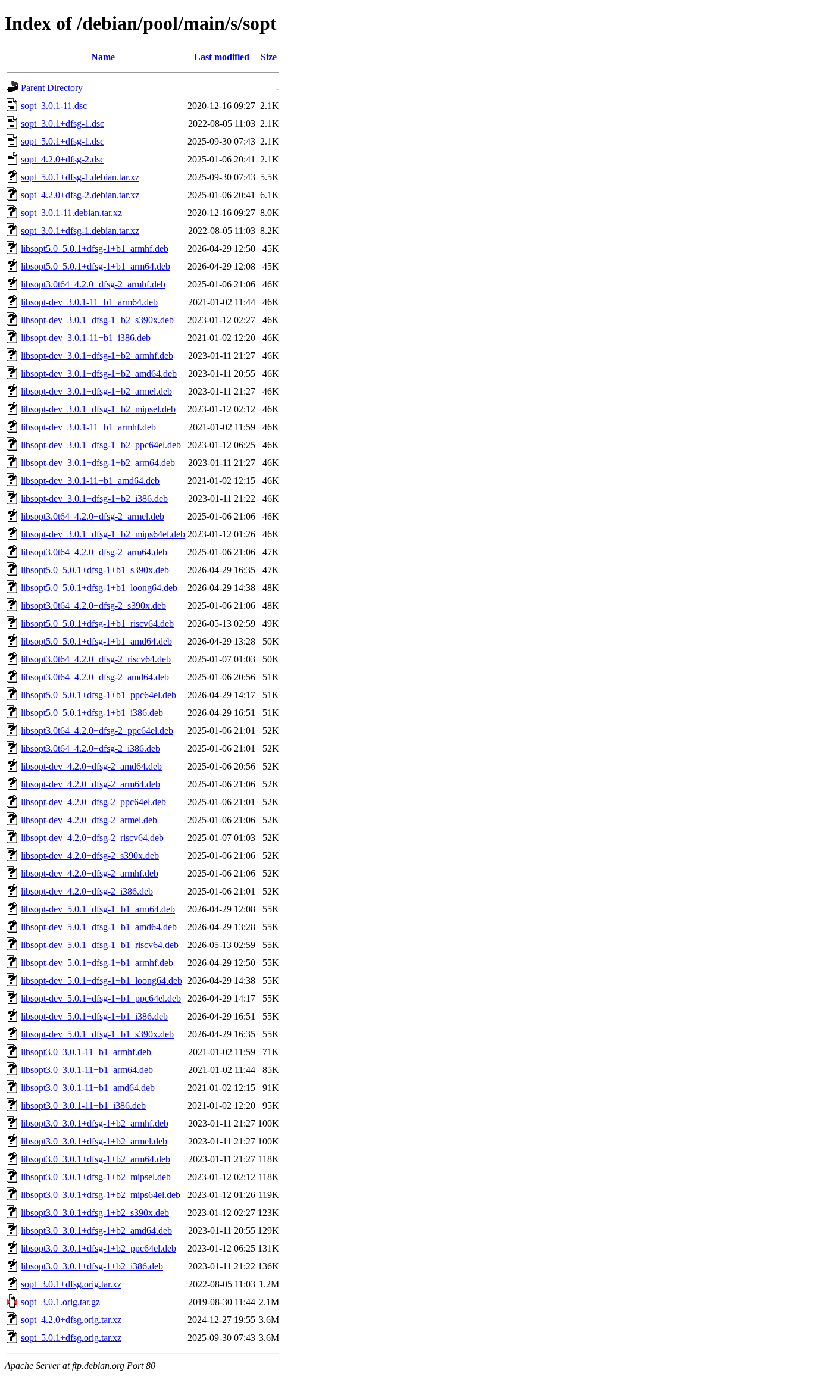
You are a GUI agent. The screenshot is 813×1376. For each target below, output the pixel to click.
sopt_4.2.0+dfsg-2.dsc (62, 159)
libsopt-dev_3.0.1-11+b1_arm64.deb (89, 302)
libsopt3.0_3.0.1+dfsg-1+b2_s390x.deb (95, 1213)
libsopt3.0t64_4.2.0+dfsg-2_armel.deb (92, 516)
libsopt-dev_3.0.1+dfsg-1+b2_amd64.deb (99, 373)
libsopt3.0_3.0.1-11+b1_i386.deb (83, 1105)
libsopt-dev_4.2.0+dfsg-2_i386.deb (87, 891)
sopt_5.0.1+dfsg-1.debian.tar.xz (80, 177)
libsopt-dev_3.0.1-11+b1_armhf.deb (88, 427)
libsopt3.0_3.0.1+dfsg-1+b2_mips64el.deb (100, 1195)
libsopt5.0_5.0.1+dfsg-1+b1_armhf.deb (94, 248)
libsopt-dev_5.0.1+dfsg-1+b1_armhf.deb (97, 963)
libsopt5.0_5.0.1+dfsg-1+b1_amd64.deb (96, 641)
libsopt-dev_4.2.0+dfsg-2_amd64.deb (91, 766)
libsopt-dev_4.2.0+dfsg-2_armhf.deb (89, 873)
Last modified (221, 57)
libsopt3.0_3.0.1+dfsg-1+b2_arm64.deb (95, 1159)
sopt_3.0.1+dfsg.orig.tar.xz (71, 1284)
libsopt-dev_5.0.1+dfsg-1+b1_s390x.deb (97, 1034)
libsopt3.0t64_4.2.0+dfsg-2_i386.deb (90, 748)
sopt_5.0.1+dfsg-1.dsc (62, 141)
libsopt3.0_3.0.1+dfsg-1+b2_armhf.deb (94, 1123)
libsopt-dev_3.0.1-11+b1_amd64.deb (90, 481)
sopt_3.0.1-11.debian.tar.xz (71, 213)
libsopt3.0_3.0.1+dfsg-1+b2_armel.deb (94, 1141)
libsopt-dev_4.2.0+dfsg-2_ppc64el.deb (93, 802)
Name (103, 57)
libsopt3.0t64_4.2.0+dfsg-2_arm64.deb (94, 552)
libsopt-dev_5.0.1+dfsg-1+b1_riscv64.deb (100, 945)
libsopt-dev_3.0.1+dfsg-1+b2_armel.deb (96, 391)
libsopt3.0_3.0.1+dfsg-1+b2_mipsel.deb (96, 1177)
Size (269, 57)
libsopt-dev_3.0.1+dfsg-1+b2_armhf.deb (97, 356)
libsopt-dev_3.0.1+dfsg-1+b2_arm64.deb (98, 463)
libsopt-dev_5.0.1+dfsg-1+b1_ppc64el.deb (101, 998)
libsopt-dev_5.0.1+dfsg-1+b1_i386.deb (94, 1016)
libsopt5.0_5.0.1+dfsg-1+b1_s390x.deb (95, 570)
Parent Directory (52, 88)
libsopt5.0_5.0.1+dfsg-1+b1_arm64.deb (95, 266)
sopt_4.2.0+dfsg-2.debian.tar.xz (80, 195)
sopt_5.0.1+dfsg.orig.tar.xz (71, 1338)
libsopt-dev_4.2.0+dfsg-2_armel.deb (89, 820)
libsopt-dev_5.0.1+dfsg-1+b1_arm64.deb (98, 909)
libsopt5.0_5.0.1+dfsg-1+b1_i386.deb (92, 713)
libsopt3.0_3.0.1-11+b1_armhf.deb (86, 1052)
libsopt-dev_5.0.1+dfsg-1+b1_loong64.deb (101, 980)
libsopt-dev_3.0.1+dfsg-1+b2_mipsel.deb (98, 409)
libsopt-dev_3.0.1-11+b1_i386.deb (86, 338)
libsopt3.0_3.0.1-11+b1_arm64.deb (87, 1070)
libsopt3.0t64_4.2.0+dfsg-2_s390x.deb (93, 606)
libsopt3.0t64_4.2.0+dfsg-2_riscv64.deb (96, 659)
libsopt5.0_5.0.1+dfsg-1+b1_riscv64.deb (97, 623)
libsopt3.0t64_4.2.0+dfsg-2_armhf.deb (93, 284)
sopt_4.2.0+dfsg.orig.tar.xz (71, 1320)
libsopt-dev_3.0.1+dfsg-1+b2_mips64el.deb (103, 534)
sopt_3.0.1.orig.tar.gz (60, 1302)
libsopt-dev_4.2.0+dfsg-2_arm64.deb (90, 784)
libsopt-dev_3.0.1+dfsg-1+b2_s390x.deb (97, 320)
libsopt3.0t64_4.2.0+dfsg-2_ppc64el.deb (97, 730)
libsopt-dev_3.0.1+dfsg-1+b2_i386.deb (94, 498)
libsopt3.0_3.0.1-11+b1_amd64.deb (88, 1088)
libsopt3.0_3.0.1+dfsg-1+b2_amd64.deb (96, 1230)
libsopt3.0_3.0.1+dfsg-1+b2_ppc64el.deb (98, 1248)
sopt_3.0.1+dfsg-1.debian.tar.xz (80, 231)
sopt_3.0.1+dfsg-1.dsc (62, 123)
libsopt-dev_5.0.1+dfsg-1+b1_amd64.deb (99, 927)
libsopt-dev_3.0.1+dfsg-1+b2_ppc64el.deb (101, 445)
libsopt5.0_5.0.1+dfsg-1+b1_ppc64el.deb (98, 695)
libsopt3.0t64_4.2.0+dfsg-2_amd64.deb (95, 677)
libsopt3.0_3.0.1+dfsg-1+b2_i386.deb (92, 1266)
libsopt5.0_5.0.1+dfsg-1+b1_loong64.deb (99, 588)
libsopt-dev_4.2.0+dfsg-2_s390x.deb (90, 855)
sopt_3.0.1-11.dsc (54, 106)
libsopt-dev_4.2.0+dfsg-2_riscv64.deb (92, 838)
